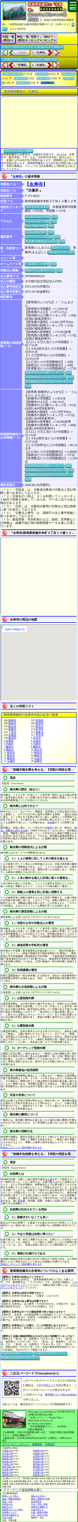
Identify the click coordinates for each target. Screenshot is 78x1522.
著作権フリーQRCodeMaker (61, 1394)
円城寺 (10, 743)
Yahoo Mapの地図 (37, 221)
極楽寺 (11, 758)
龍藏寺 (12, 729)
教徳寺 (11, 755)
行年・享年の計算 (39, 1515)
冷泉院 (12, 735)
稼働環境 (37, 1444)
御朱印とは (7, 1507)
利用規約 (50, 1444)
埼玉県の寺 (38, 1461)
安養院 (10, 740)
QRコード (50, 1385)
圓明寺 (10, 746)
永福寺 (37, 740)
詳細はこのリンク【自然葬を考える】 (21, 1264)
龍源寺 (40, 723)
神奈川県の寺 (8, 1467)
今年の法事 (7, 1518)
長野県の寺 (7, 1475)
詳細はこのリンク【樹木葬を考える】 (21, 1147)
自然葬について (9, 1512)
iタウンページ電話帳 (39, 236)
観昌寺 (38, 752)
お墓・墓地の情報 (39, 1512)
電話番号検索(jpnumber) (41, 241)
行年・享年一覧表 (39, 1504)
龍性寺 (39, 726)
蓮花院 (12, 737)
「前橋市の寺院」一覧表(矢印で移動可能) (29, 59)
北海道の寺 (7, 1451)
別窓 (55, 216)
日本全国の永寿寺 (37, 206)
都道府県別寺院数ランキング (44, 372)
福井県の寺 (7, 1472)
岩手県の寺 (7, 1453)
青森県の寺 (38, 1451)
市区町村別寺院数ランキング (44, 465)
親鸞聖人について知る (12, 1509)
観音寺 (11, 752)
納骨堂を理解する (39, 1507)
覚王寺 (38, 749)
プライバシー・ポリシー (16, 1444)
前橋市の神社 (20, 78)
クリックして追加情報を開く (23, 1490)
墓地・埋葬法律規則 (11, 1499)
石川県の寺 (38, 1469)
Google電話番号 (36, 232)
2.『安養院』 (21, 65)
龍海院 (40, 720)
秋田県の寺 (7, 1456)
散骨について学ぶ (10, 1496)
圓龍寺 (37, 746)
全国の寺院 (43, 78)
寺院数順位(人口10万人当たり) (46, 377)
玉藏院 (11, 761)
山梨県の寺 (38, 1472)
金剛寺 (38, 761)
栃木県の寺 (7, 1461)
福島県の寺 (7, 1459)
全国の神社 (42, 74)
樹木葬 (21, 1200)
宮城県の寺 (38, 1453)
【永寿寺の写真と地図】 (18, 150)
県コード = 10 (60, 247)
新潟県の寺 (38, 1467)
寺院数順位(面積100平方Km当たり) (49, 381)
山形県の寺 (38, 1456)
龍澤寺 (40, 729)
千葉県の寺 (7, 1464)
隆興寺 (12, 720)
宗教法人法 (7, 1504)
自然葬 (51, 822)
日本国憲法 (36, 1501)
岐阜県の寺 (38, 1475)
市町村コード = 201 (61, 252)
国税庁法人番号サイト (40, 270)
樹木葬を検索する (10, 1515)
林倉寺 (40, 732)
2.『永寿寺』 (40, 52)
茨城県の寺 (38, 1459)
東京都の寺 (38, 1464)
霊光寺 (40, 735)
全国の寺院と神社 (13, 74)
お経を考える (37, 1509)
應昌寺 (10, 749)
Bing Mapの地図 (36, 225)
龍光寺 (12, 726)
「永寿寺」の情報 (37, 263)
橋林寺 (38, 755)
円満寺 (37, 743)
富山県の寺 (7, 1469)
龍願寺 (12, 723)
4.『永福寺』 (39, 65)
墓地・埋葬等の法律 (40, 1499)
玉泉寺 (38, 758)
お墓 (49, 1179)
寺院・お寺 (7, 1501)
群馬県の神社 (68, 74)
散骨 (49, 827)
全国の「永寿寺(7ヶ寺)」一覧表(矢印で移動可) (32, 47)
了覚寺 (12, 732)
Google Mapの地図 (38, 216)
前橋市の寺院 (23, 83)
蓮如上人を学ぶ (38, 1496)
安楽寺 (37, 737)
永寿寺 (17, 176)
